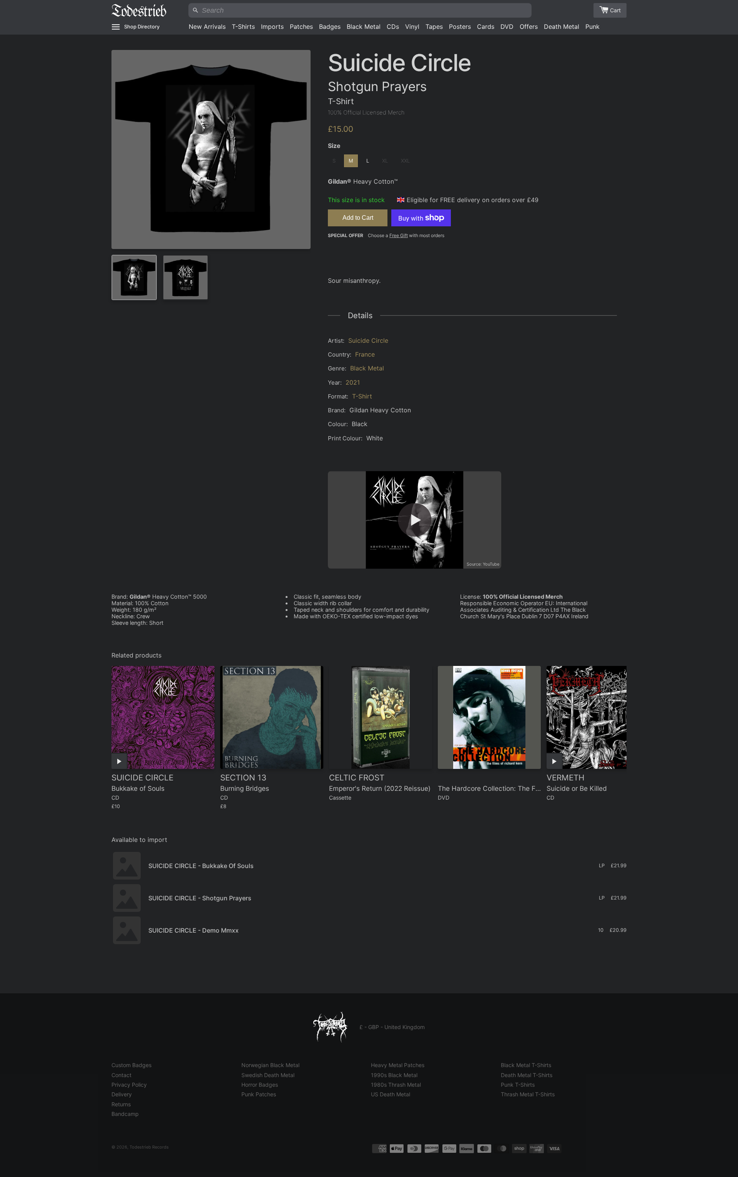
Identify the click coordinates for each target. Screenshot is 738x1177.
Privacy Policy (129, 1084)
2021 (353, 382)
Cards (485, 26)
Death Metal (561, 26)
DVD (507, 26)
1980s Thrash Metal (396, 1084)
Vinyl (412, 26)
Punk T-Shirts (518, 1084)
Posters (460, 26)
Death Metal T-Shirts (526, 1075)
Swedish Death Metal (267, 1075)
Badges (330, 26)
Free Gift (398, 235)
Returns (121, 1104)
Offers (529, 26)
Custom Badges (131, 1065)
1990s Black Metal (394, 1075)
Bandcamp (125, 1114)
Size (334, 145)
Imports (272, 26)
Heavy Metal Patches (397, 1065)
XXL (405, 161)
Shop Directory (142, 26)
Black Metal (364, 26)
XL (385, 161)
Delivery (121, 1094)
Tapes (434, 26)
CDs (393, 26)
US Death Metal (390, 1094)
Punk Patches (258, 1094)
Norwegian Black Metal (270, 1065)
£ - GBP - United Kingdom (392, 1027)
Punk (592, 26)
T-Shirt (362, 396)
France (365, 354)
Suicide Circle (368, 340)
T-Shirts (243, 26)
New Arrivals (207, 26)
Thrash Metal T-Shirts (528, 1094)
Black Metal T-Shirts (526, 1065)
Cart (615, 10)
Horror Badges (259, 1084)
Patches (301, 26)
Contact (121, 1075)
